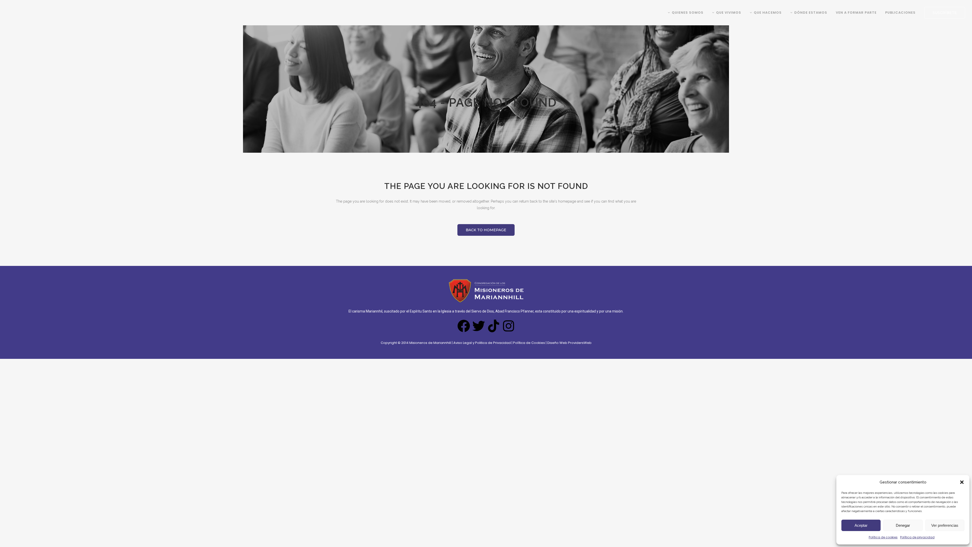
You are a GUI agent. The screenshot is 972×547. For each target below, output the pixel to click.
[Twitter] (478, 326)
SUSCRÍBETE (945, 12)
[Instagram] (508, 326)
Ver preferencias (944, 525)
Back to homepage (486, 230)
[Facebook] (463, 326)
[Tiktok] (493, 326)
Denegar (903, 525)
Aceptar (861, 525)
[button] (961, 482)
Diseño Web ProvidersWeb (569, 342)
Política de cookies (883, 537)
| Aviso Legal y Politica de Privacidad (481, 342)
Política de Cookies (529, 342)
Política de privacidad (917, 537)
